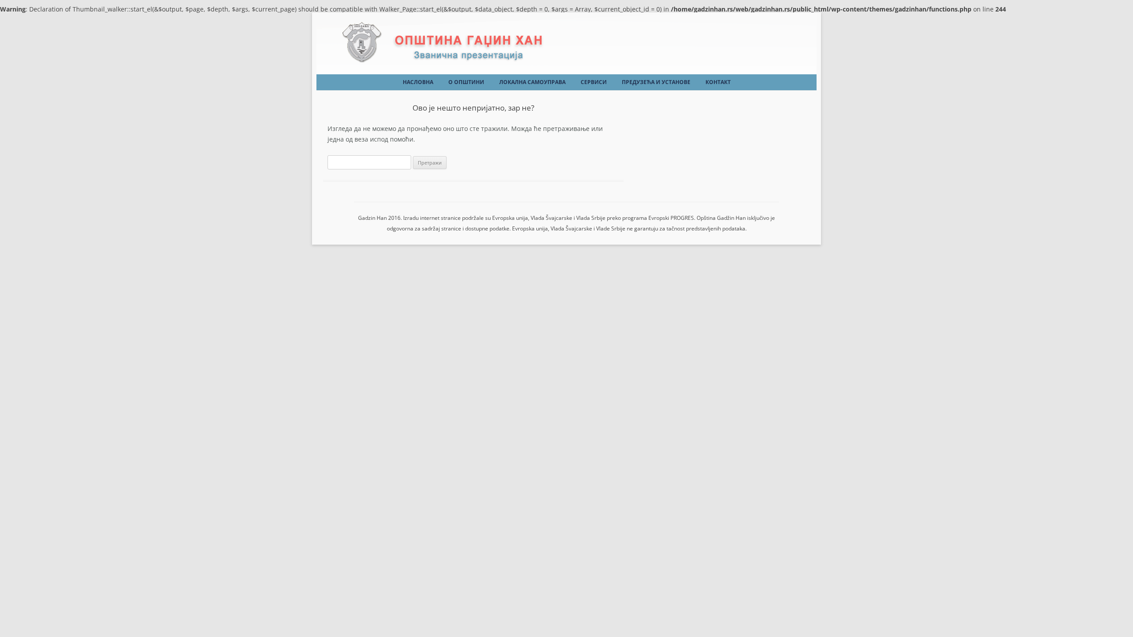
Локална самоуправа (532, 82)
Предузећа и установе (656, 82)
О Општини (466, 82)
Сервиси (594, 82)
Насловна (418, 82)
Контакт (718, 82)
